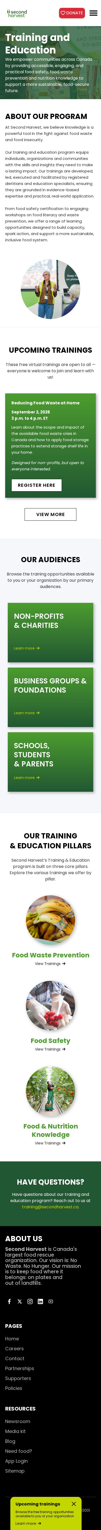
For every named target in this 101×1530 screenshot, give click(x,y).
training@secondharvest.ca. (50, 1207)
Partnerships (19, 1368)
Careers (14, 1348)
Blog (10, 1441)
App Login (16, 1461)
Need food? (18, 1451)
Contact (14, 1358)
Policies (13, 1388)
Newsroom (17, 1421)
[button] (93, 13)
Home (12, 1338)
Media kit (15, 1431)
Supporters (18, 1378)
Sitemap (15, 1471)
